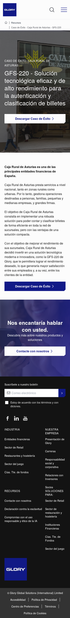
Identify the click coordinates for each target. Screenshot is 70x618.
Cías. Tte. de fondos (16, 472)
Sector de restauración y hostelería (53, 512)
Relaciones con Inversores (54, 477)
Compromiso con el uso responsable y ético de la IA (20, 519)
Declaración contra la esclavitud (23, 509)
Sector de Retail (13, 447)
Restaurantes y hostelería (19, 456)
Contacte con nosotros (17, 500)
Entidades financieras (17, 439)
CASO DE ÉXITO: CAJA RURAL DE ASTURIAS (27, 63)
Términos (50, 606)
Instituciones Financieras (52, 526)
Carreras (50, 451)
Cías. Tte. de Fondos (52, 538)
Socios (49, 487)
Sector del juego (14, 464)
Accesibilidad (18, 600)
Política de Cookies (35, 613)
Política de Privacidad (44, 600)
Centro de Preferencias (25, 606)
